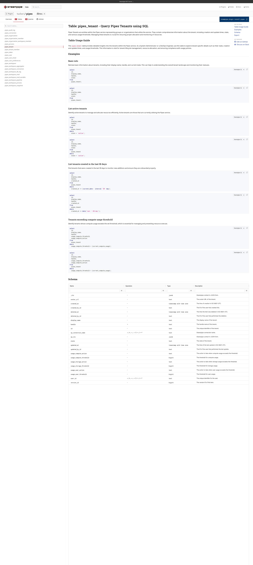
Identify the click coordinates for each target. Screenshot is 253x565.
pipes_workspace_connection (14, 69)
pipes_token (9, 52)
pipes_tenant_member (12, 49)
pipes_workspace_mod (12, 74)
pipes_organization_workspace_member (18, 41)
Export (236, 35)
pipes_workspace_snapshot (14, 85)
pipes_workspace (10, 63)
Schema (237, 32)
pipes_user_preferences (13, 61)
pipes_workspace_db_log (13, 72)
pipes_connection (10, 33)
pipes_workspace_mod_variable (15, 77)
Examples (237, 29)
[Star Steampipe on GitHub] (40, 14)
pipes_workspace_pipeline (13, 80)
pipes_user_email (10, 58)
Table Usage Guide (241, 27)
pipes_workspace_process (13, 83)
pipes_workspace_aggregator (14, 66)
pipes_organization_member (14, 38)
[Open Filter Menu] (121, 291)
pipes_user (8, 55)
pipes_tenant (9, 47)
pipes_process (9, 44)
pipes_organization (11, 36)
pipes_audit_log (10, 30)
